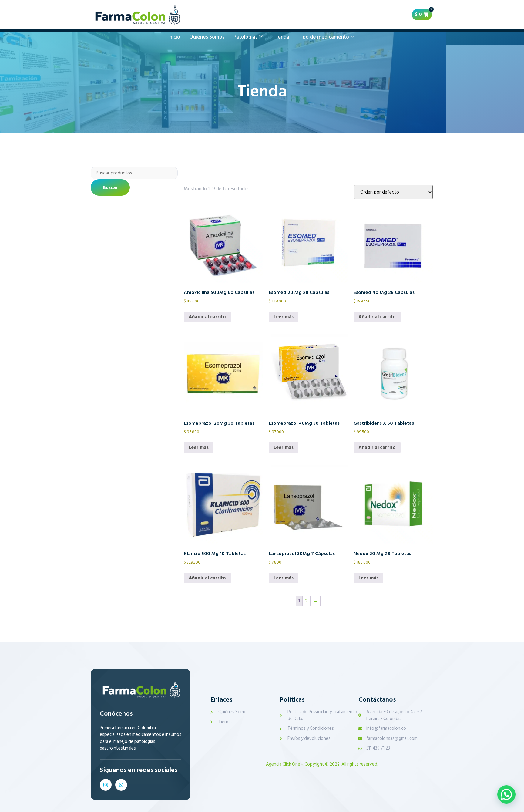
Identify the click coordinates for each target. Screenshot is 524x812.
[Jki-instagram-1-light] (106, 785)
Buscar (110, 187)
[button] (506, 794)
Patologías (245, 37)
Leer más (284, 317)
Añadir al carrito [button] (207, 317)
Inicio (174, 37)
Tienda (281, 37)
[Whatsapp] (121, 785)
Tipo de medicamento (323, 37)
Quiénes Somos (206, 37)
